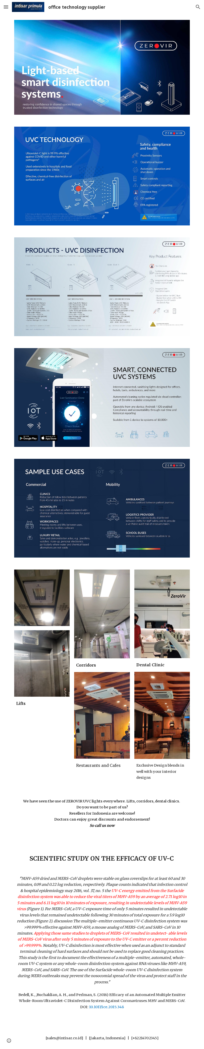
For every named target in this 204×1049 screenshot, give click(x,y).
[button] (6, 7)
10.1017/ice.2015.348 (106, 1007)
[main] (42, 703)
